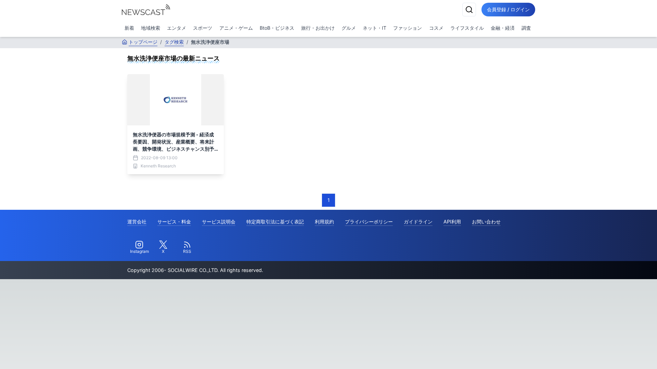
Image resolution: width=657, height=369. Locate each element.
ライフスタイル (467, 28)
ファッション (407, 28)
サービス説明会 (218, 221)
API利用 (452, 221)
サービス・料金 (174, 221)
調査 (526, 28)
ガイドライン (418, 221)
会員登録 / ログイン (508, 9)
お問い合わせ (486, 221)
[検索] (469, 9)
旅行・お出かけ (318, 28)
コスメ (436, 28)
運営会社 (136, 221)
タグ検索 (174, 42)
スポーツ (202, 28)
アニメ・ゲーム (236, 28)
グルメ (349, 28)
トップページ (143, 42)
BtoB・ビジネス (277, 28)
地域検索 (150, 28)
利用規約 (324, 221)
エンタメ (176, 28)
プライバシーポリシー (369, 221)
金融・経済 (503, 28)
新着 (129, 28)
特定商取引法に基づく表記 (275, 221)
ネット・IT (374, 28)
